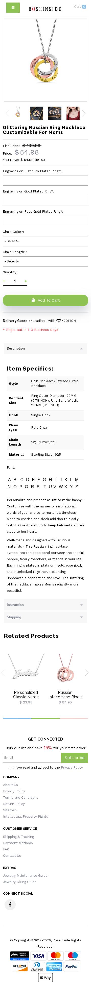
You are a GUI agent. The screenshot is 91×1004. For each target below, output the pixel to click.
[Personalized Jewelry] (44, 9)
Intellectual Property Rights (25, 816)
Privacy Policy (72, 767)
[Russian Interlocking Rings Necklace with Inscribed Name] (65, 672)
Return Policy (14, 804)
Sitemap (10, 810)
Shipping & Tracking (18, 837)
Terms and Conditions (20, 797)
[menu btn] (13, 8)
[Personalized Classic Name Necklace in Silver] (26, 672)
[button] (83, 113)
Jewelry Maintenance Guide (25, 875)
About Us (10, 785)
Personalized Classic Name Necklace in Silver (26, 697)
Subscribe (74, 757)
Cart (79, 7)
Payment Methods (18, 843)
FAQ (6, 849)
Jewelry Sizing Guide (19, 882)
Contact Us (12, 856)
